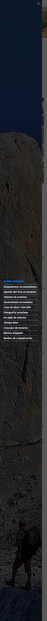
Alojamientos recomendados (20, 286)
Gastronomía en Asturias (18, 302)
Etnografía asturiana (16, 312)
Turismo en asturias (15, 296)
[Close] (38, 3)
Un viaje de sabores (15, 317)
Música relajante (13, 332)
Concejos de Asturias (16, 327)
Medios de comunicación (18, 338)
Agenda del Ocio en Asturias (20, 291)
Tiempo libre (11, 322)
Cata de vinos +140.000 (17, 307)
